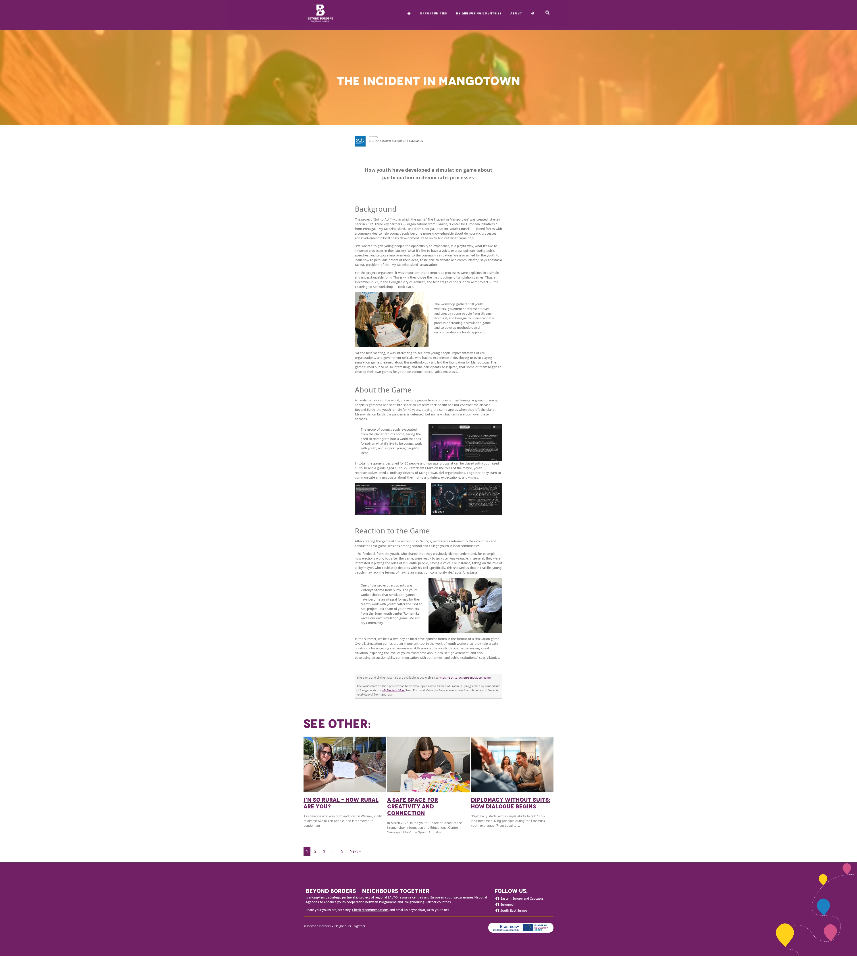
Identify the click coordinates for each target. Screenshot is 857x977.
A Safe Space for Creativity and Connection (412, 806)
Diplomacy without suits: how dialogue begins (510, 803)
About (516, 12)
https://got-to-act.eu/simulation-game (465, 678)
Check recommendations (370, 910)
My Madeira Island (393, 690)
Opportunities (433, 12)
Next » (355, 851)
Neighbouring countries (478, 12)
